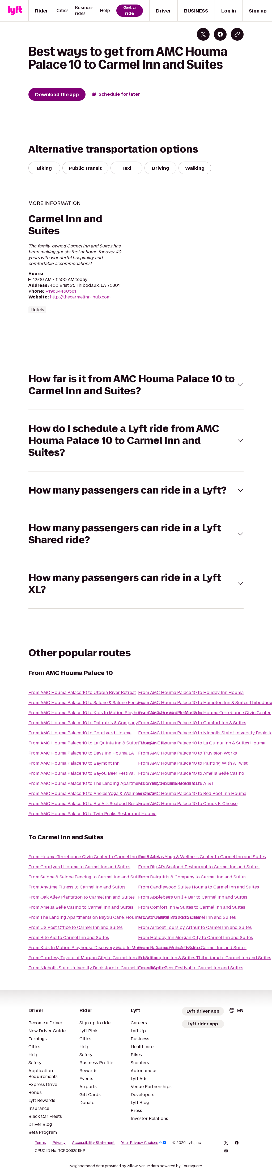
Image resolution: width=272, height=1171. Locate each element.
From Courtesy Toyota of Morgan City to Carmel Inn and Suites (93, 958)
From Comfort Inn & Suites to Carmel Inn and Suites (191, 907)
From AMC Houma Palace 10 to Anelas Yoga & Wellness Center (92, 793)
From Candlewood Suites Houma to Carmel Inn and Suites (198, 887)
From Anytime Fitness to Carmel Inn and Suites (76, 887)
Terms (40, 1142)
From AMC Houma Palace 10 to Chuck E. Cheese (187, 804)
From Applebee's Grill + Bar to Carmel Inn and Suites (192, 897)
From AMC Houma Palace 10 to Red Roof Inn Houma (192, 793)
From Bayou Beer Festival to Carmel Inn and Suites (190, 968)
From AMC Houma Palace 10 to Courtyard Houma (79, 733)
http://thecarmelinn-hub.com (80, 297)
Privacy (59, 1142)
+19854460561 (60, 291)
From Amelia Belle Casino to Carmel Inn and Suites (80, 907)
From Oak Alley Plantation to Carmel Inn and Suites (81, 897)
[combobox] (236, 1010)
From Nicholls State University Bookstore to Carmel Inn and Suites (97, 968)
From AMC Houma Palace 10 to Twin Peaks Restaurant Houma (92, 814)
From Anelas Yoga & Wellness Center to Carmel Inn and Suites (202, 857)
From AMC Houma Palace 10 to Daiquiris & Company (83, 723)
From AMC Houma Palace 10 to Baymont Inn (74, 763)
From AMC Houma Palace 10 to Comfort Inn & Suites (192, 723)
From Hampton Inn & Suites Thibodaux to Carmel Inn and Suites (204, 958)
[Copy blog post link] (237, 34)
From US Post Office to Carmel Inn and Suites (75, 927)
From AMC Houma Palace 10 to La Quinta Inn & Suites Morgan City (97, 743)
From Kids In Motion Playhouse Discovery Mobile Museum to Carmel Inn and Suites (114, 948)
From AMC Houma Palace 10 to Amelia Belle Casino (191, 773)
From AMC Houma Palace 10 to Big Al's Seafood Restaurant (89, 804)
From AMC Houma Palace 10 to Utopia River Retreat (82, 692)
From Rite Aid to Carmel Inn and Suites (68, 937)
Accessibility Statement (93, 1142)
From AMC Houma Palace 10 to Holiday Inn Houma (191, 692)
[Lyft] (14, 10)
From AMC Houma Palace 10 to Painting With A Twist (193, 763)
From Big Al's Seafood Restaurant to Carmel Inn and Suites (199, 867)
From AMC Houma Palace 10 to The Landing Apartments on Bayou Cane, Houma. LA (114, 783)
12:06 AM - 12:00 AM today (60, 280)
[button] (136, 385)
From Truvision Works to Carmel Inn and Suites (187, 917)
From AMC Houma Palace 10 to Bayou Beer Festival (81, 773)
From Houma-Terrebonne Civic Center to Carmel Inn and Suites (94, 857)
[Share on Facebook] (220, 34)
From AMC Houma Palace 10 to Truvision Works (187, 753)
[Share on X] (203, 34)
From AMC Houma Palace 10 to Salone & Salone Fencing (86, 703)
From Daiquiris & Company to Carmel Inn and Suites (192, 877)
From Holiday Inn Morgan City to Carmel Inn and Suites (195, 937)
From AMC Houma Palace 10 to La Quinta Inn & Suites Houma (201, 743)
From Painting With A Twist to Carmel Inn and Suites (192, 948)
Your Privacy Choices (139, 1142)
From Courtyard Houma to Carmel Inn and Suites (79, 867)
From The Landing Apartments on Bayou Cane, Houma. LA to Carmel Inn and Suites (114, 917)
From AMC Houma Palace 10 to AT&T (176, 783)
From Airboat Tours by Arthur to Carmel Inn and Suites (195, 927)
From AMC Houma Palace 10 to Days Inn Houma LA (81, 753)
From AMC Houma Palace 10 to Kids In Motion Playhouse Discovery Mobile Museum (115, 713)
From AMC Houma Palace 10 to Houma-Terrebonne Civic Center (204, 713)
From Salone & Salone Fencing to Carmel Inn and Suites (85, 877)
